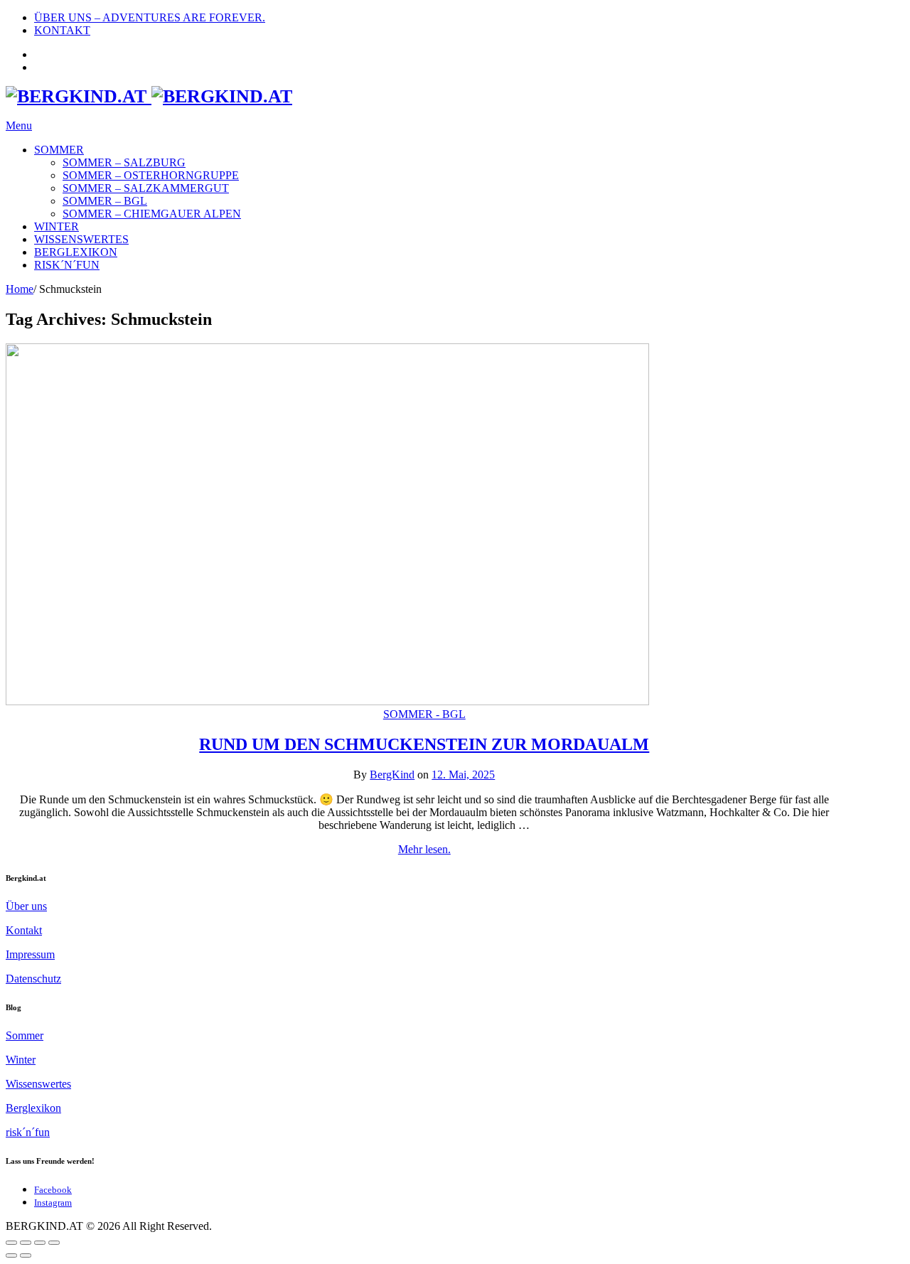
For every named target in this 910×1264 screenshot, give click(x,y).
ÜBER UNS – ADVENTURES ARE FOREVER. (149, 17)
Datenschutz (33, 979)
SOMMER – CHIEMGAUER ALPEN (152, 214)
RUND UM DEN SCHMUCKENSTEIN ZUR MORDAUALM (424, 744)
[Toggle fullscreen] (40, 1243)
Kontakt (24, 930)
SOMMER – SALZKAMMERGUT (146, 188)
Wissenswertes (38, 1084)
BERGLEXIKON (75, 252)
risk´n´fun (28, 1132)
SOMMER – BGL (105, 201)
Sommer (24, 1035)
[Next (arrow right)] (25, 1255)
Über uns (26, 906)
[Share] (25, 1243)
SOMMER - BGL (424, 714)
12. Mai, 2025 (463, 774)
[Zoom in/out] (54, 1243)
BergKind (392, 774)
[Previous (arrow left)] (11, 1255)
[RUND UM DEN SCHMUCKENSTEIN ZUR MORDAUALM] (327, 701)
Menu (19, 125)
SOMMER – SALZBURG (124, 162)
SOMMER (59, 150)
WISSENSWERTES (81, 239)
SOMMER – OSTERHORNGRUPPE (151, 175)
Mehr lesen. (424, 849)
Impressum (30, 954)
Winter (21, 1060)
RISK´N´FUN (67, 265)
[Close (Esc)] (11, 1243)
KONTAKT (62, 30)
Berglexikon (33, 1108)
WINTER (56, 226)
